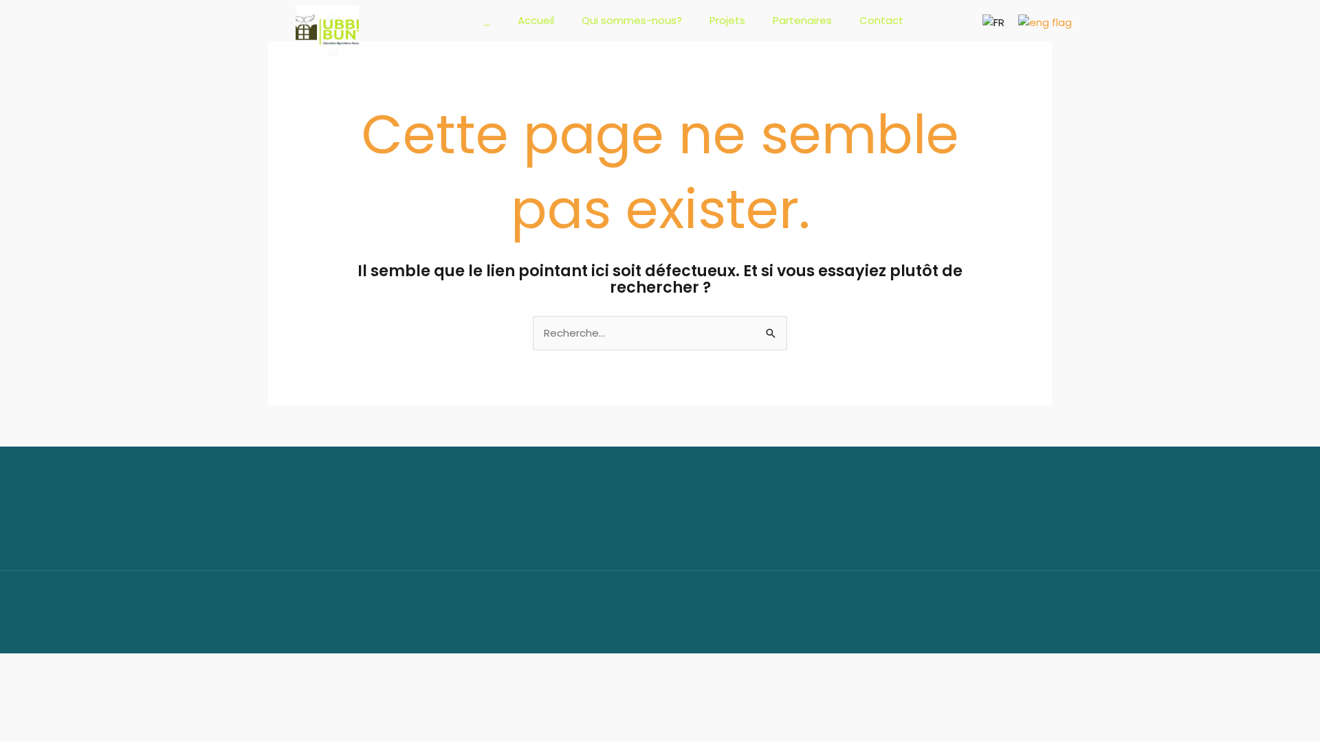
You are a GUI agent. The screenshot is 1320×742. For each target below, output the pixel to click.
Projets (727, 20)
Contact (881, 20)
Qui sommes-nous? (632, 20)
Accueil (536, 20)
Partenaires (802, 20)
